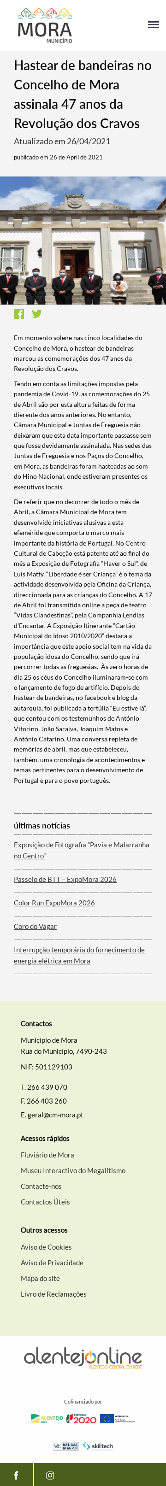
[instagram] (50, 1474)
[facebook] (16, 1474)
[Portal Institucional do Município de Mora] (45, 25)
